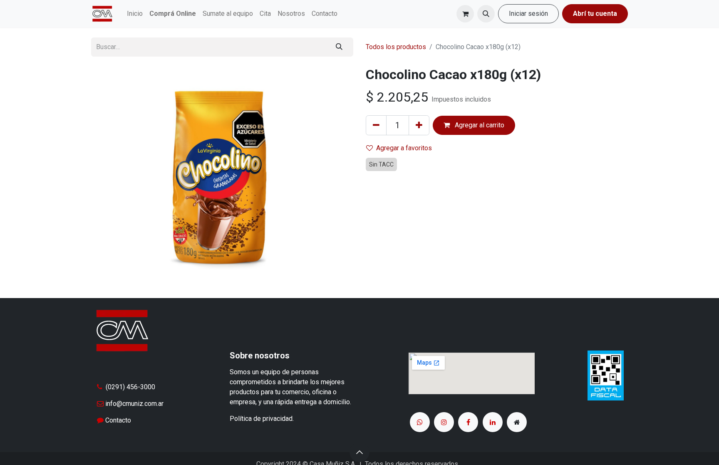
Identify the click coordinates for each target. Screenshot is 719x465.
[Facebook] (468, 422)
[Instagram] (444, 422)
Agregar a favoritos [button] (404, 148)
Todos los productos (396, 47)
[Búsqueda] (339, 47)
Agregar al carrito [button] (478, 125)
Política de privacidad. (262, 419)
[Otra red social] (517, 422)
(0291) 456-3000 (130, 387)
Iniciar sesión (528, 13)
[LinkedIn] (493, 422)
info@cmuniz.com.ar (134, 404)
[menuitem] (135, 13)
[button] (486, 13)
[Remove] (376, 125)
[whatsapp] (420, 422)
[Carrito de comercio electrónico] (465, 13)
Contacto (118, 420)
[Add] (419, 125)
